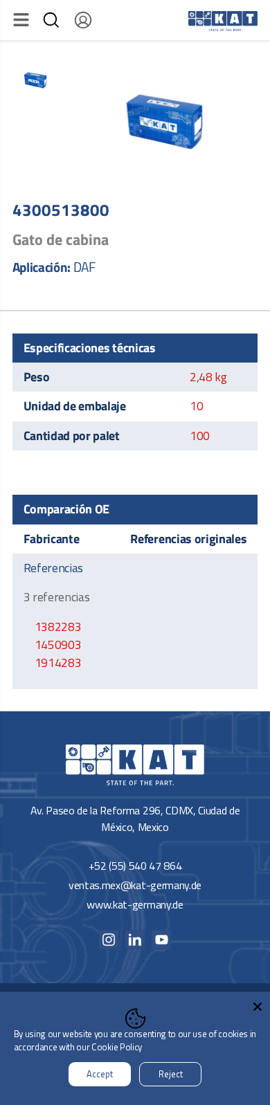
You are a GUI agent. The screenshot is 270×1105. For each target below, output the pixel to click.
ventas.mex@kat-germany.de (135, 885)
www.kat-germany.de (135, 904)
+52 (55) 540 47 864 (135, 865)
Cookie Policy (116, 1047)
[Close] (257, 1004)
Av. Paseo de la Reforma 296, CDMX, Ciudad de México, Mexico (135, 818)
